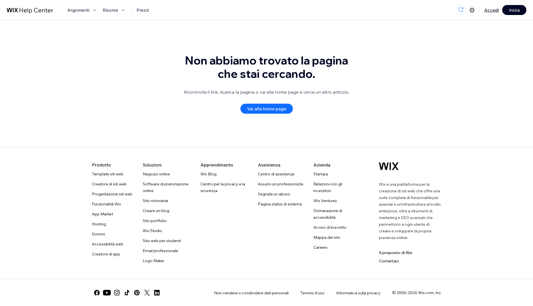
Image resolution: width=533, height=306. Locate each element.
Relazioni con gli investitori (327, 187)
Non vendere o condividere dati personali (251, 292)
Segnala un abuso (274, 193)
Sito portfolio (155, 220)
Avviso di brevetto (329, 227)
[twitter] (147, 293)
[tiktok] (127, 293)
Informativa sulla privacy (358, 292)
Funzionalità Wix (106, 204)
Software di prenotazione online (165, 187)
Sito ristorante (155, 200)
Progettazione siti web (112, 193)
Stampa (320, 173)
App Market (102, 214)
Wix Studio (152, 230)
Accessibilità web (107, 244)
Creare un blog (156, 210)
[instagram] (117, 293)
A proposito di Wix (395, 252)
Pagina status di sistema (280, 204)
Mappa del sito (326, 237)
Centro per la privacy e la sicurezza (222, 187)
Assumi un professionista (280, 183)
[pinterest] (137, 293)
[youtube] (107, 293)
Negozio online (156, 173)
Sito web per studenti (162, 240)
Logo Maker (153, 260)
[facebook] (97, 293)
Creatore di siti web (109, 183)
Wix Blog (208, 173)
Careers (320, 247)
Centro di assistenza (276, 173)
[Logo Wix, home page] (389, 166)
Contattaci (389, 260)
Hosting (99, 224)
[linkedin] (157, 293)
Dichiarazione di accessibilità (327, 214)
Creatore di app (106, 254)
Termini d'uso (312, 292)
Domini (98, 234)
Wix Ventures (325, 200)
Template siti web (108, 173)
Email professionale (160, 250)
